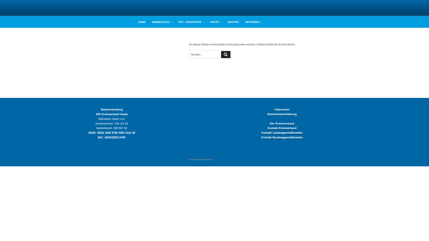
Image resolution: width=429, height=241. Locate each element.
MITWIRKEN (252, 22)
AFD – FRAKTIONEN (189, 22)
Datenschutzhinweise (200, 158)
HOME (142, 22)
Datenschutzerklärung (282, 114)
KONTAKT (233, 22)
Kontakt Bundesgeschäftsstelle (282, 137)
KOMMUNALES (161, 22)
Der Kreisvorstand (282, 123)
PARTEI (214, 22)
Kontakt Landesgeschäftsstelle (281, 132)
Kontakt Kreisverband (281, 128)
